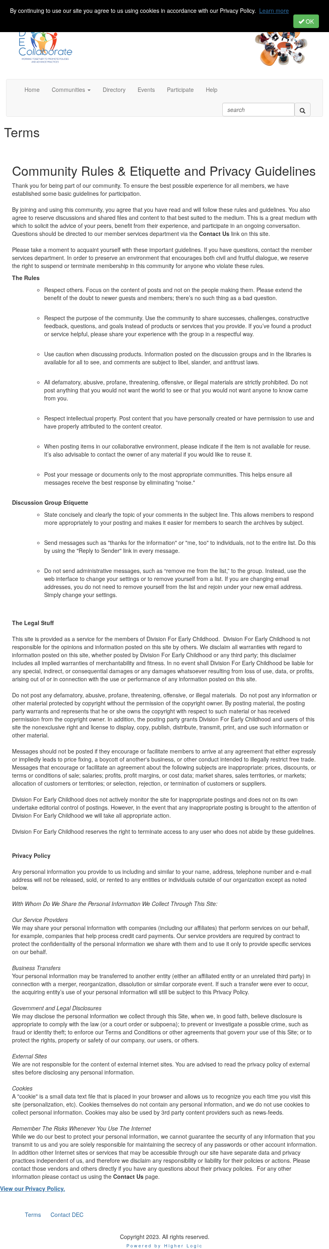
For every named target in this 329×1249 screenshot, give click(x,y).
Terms (33, 1214)
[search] (302, 109)
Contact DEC (67, 1214)
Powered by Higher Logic (164, 1245)
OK (309, 21)
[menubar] (54, 1214)
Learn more (274, 10)
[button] (71, 89)
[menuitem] (33, 1214)
